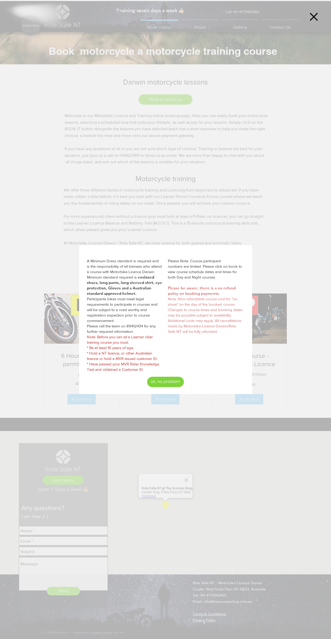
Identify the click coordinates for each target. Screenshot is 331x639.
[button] (314, 17)
